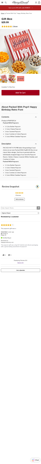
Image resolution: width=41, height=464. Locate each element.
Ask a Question (20, 270)
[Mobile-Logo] (20, 2)
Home (2, 13)
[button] (20, 7)
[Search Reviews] (38, 208)
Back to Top (21, 262)
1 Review (15, 26)
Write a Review (20, 199)
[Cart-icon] (39, 2)
